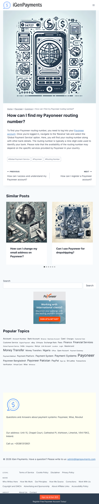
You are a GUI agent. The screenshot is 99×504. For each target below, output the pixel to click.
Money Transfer (13, 350)
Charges (70, 339)
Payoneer (19, 109)
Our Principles (41, 482)
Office (54, 351)
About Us (23, 492)
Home (10, 109)
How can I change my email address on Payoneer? (23, 252)
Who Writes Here (10, 482)
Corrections (71, 482)
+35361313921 (22, 443)
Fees (60, 342)
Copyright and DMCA (12, 486)
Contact (33, 492)
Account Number (19, 339)
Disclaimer (55, 472)
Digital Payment (24, 343)
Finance (68, 342)
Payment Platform (25, 356)
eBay (33, 343)
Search (6, 281)
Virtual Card (17, 364)
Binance (43, 339)
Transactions (81, 361)
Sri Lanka (71, 361)
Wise (26, 364)
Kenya (37, 346)
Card (63, 339)
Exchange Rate (50, 342)
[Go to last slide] (10, 233)
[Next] (89, 233)
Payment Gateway (76, 351)
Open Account (63, 350)
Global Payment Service (19, 159)
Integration (30, 346)
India (22, 346)
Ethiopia (39, 343)
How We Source (56, 482)
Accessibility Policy (80, 486)
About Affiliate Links (60, 486)
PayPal (55, 360)
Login (61, 346)
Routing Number (52, 159)
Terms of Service (26, 472)
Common (29, 109)
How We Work (26, 482)
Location (55, 346)
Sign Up (62, 361)
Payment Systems (65, 355)
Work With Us (85, 482)
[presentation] (26, 222)
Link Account (46, 346)
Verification (7, 364)
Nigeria (46, 350)
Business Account (54, 339)
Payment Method (9, 356)
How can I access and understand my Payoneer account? (26, 176)
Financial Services (83, 342)
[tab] (44, 266)
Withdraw (32, 364)
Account (7, 338)
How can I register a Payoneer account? (76, 176)
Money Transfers (34, 350)
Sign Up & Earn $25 (50, 497)
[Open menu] (93, 5)
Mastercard (69, 346)
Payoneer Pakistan (38, 360)
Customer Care (80, 339)
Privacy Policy (68, 472)
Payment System (44, 356)
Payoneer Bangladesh (14, 360)
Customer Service (10, 342)
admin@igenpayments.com (81, 459)
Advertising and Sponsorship (37, 486)
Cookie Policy (42, 472)
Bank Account (34, 339)
